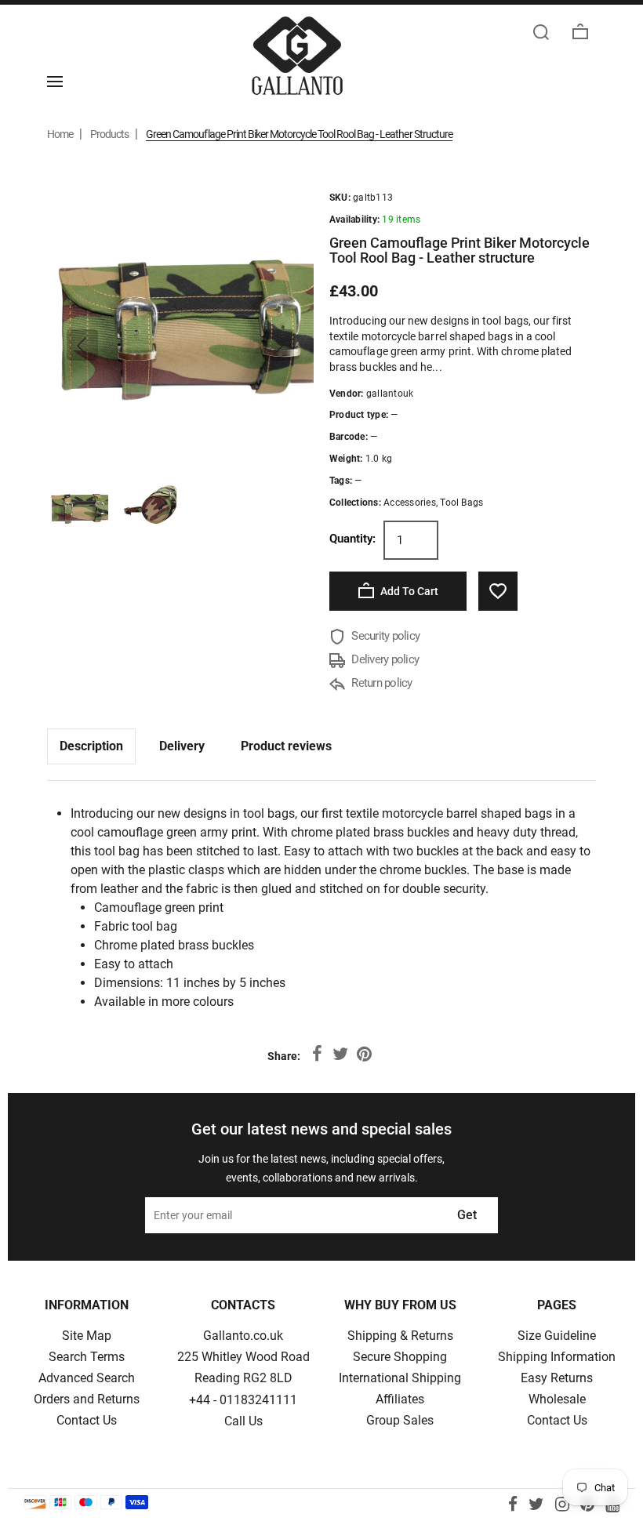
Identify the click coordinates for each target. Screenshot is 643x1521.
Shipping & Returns (400, 1335)
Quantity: (352, 539)
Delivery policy (384, 659)
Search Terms (87, 1356)
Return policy (380, 683)
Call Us (243, 1421)
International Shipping (400, 1377)
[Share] (317, 1054)
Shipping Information (557, 1356)
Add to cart (408, 591)
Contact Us (86, 1420)
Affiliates (400, 1399)
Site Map (86, 1335)
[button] (82, 345)
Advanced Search (86, 1377)
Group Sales (400, 1420)
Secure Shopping (400, 1356)
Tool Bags (461, 502)
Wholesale (557, 1399)
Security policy (384, 636)
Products (109, 134)
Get (467, 1214)
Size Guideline (557, 1335)
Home (60, 134)
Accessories (409, 502)
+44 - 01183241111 (243, 1399)
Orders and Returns (87, 1399)
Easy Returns (557, 1377)
